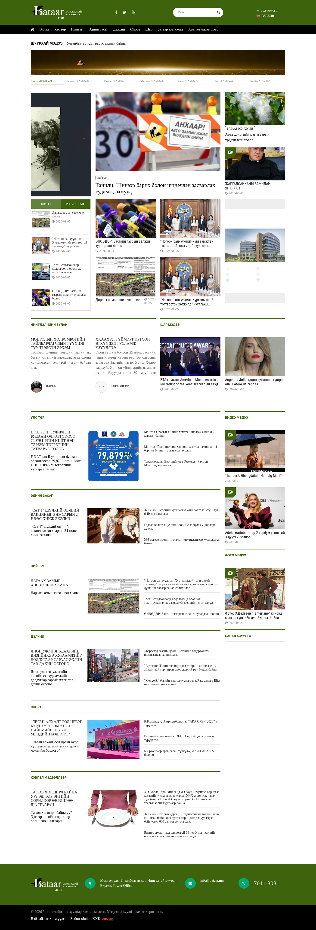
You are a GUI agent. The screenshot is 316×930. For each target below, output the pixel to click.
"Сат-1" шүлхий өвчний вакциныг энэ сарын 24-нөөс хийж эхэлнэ (56, 514)
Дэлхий (119, 29)
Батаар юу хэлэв (170, 29)
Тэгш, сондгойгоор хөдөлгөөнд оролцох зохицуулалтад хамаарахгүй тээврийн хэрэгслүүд (67, 268)
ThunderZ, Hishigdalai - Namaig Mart (252, 475)
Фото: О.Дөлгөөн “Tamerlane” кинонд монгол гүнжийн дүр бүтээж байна (253, 615)
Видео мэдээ (236, 417)
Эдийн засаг (98, 29)
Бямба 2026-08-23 (260, 81)
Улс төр (60, 29)
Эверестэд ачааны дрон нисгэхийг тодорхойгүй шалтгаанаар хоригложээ (177, 652)
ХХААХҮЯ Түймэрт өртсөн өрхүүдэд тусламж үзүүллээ (123, 343)
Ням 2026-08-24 (223, 81)
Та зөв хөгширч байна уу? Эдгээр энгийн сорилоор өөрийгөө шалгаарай (54, 798)
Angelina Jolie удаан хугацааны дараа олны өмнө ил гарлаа (255, 382)
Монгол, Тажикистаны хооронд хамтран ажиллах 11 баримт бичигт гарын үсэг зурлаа (180, 448)
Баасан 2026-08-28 (78, 81)
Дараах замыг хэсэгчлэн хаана (69, 214)
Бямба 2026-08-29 (41, 81)
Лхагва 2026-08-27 (115, 81)
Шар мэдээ (170, 324)
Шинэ (46, 204)
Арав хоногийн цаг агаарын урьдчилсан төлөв (247, 137)
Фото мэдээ (235, 555)
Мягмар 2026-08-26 (152, 81)
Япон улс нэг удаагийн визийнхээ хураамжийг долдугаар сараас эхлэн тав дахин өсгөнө (56, 657)
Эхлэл (44, 29)
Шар (148, 29)
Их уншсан (75, 204)
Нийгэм (77, 29)
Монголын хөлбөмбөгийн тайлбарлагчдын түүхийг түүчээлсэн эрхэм (58, 343)
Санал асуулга (238, 636)
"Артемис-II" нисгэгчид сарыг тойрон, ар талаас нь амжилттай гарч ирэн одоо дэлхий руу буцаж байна (180, 667)
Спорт (135, 29)
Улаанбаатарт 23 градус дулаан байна (96, 43)
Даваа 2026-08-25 (187, 81)
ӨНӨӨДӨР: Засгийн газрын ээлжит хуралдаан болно (69, 294)
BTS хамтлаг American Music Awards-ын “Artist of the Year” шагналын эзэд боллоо (189, 384)
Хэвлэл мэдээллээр (203, 29)
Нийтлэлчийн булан (49, 324)
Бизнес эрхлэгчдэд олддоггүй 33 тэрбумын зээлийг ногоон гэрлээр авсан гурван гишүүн (179, 834)
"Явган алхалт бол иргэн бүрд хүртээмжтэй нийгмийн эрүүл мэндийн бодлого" (57, 728)
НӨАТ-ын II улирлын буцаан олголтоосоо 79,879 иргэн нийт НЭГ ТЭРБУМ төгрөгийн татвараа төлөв (53, 440)
